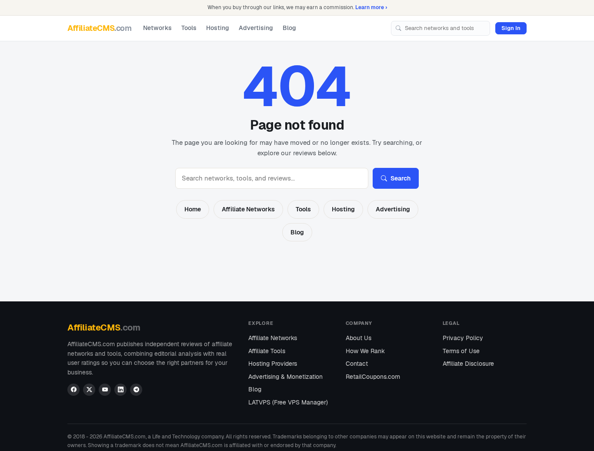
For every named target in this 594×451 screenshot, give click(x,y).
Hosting (217, 28)
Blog (289, 28)
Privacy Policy (463, 338)
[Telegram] (136, 390)
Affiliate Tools (266, 351)
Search (400, 178)
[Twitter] (89, 390)
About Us (358, 338)
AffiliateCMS (99, 28)
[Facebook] (73, 390)
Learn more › (371, 7)
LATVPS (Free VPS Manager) (288, 402)
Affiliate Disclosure (468, 363)
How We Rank (365, 351)
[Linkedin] (120, 390)
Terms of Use (461, 351)
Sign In (511, 27)
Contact (357, 363)
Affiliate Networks (248, 209)
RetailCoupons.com (373, 377)
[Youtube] (105, 390)
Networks (157, 28)
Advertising (256, 28)
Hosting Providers (272, 363)
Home (192, 209)
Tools (189, 28)
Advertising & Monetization (285, 377)
